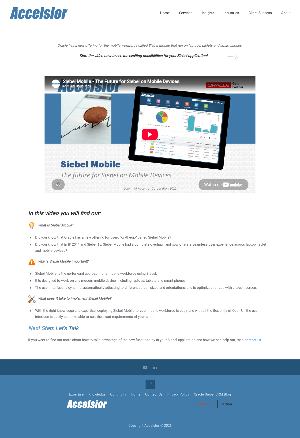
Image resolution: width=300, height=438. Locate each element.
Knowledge (96, 394)
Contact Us (154, 394)
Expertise (76, 394)
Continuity (118, 394)
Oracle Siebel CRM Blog (212, 394)
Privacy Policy (178, 394)
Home (165, 13)
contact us (252, 340)
